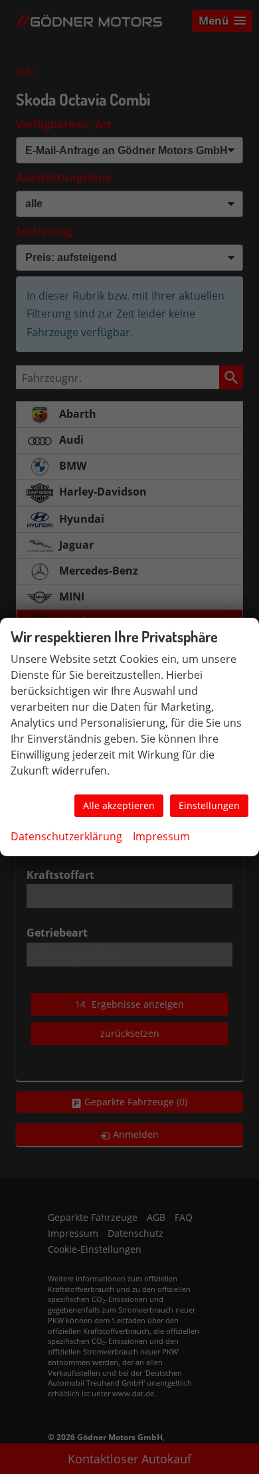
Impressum (161, 836)
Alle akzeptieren (119, 805)
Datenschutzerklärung (66, 836)
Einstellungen (209, 805)
